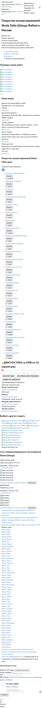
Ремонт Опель (6, 592)
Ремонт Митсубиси (8, 585)
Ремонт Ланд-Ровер (8, 573)
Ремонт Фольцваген (8, 623)
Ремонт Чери (6, 637)
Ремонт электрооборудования (12, 517)
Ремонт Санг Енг (7, 604)
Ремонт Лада (6, 570)
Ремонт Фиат (6, 620)
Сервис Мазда (6, 644)
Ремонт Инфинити (8, 558)
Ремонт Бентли (7, 537)
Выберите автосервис (7, 670)
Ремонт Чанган (6, 635)
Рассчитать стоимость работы (12, 649)
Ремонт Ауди (6, 529)
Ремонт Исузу (6, 561)
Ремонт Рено (6, 599)
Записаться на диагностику (11, 652)
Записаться (5, 110)
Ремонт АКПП (35, 525)
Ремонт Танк (6, 616)
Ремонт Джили (7, 551)
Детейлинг (9, 56)
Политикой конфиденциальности (21, 677)
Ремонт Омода (6, 589)
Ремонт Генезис (7, 544)
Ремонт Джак (6, 549)
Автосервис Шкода (12, 51)
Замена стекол (26, 525)
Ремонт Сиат (6, 606)
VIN (1, 675)
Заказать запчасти (28, 649)
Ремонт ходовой (27, 517)
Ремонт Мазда (6, 577)
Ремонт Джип (6, 553)
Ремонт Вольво (7, 539)
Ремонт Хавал (6, 628)
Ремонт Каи (5, 565)
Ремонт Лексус (6, 575)
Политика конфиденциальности (12, 656)
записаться (32, 483)
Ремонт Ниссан (7, 587)
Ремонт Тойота (6, 618)
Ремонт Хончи (6, 632)
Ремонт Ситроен (7, 609)
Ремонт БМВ (6, 534)
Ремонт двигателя (17, 513)
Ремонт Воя (5, 541)
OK (1, 699)
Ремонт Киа (5, 568)
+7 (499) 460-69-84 (6, 468)
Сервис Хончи (6, 647)
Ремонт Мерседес (7, 580)
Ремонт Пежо (6, 594)
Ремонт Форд (6, 625)
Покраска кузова (7, 522)
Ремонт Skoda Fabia (12, 54)
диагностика (8, 376)
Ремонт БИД (6, 532)
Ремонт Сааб (6, 601)
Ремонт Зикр (6, 556)
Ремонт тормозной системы (25, 520)
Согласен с (17, 677)
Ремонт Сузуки (6, 613)
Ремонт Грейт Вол (7, 546)
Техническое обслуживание (11, 510)
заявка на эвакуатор (11, 379)
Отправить (4, 695)
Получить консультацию (10, 389)
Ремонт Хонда (6, 630)
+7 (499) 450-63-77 (6, 493)
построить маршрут (6, 483)
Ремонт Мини (6, 582)
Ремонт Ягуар (6, 642)
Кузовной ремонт (14, 525)
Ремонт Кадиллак (7, 563)
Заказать (9, 176)
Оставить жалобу (7, 654)
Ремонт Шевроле (7, 640)
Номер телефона (5, 672)
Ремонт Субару (7, 611)
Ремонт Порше (6, 597)
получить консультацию (28, 376)
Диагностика (24, 510)
